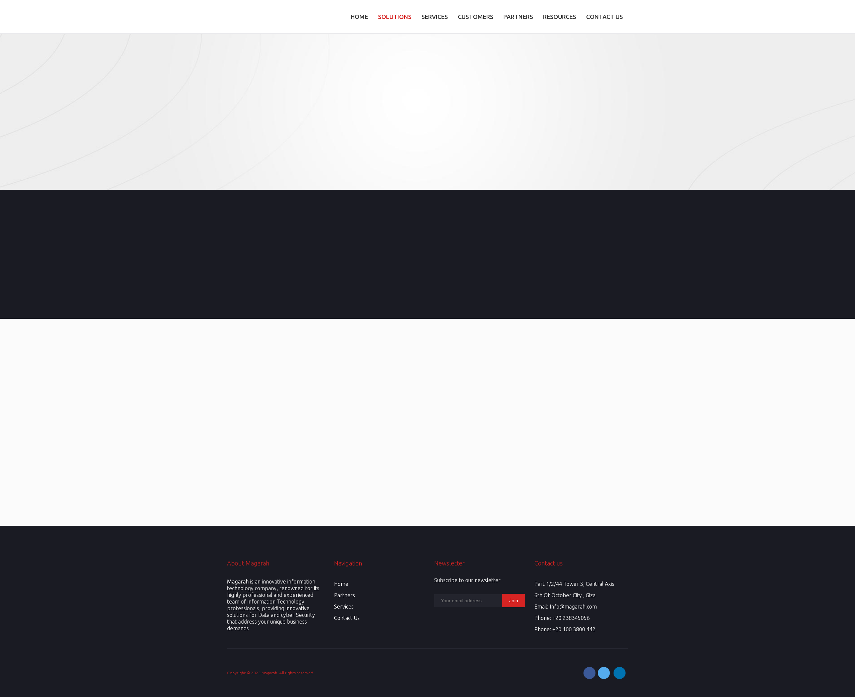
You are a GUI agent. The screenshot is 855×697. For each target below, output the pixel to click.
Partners (344, 595)
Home (341, 584)
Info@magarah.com (573, 607)
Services (344, 607)
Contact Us (347, 618)
